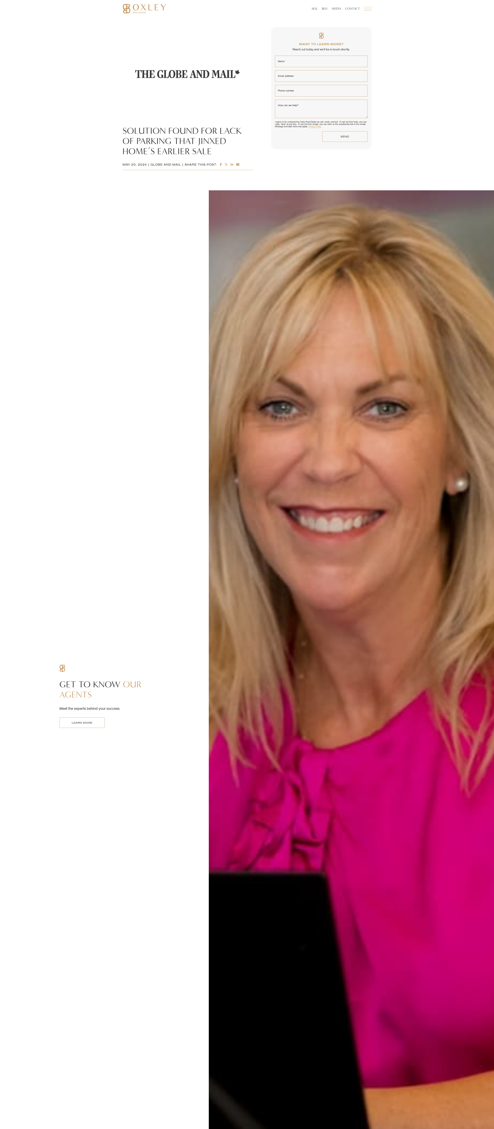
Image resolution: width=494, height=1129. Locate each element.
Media (336, 8)
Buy (325, 8)
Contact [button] (352, 8)
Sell (315, 8)
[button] (367, 9)
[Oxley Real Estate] (144, 9)
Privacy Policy (314, 126)
